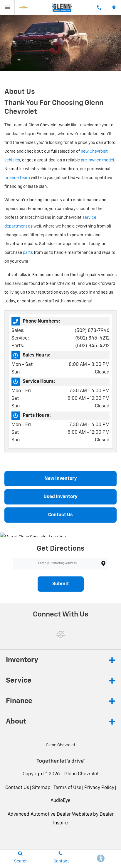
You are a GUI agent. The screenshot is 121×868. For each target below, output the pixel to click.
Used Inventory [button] (60, 497)
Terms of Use (67, 788)
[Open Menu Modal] (7, 7)
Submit (60, 584)
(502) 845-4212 (92, 338)
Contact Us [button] (60, 515)
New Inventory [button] (60, 478)
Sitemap (41, 788)
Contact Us (17, 788)
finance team (17, 178)
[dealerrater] (60, 634)
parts (28, 253)
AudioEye (60, 800)
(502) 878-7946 (92, 330)
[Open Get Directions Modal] (113, 7)
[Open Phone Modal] (99, 7)
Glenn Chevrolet (81, 774)
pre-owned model (97, 160)
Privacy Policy (99, 788)
